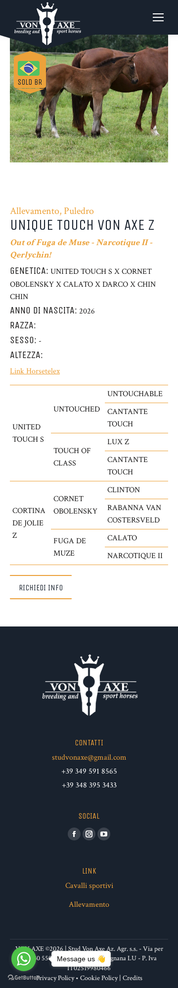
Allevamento (89, 904)
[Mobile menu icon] (158, 17)
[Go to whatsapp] (23, 958)
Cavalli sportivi (89, 886)
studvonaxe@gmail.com (89, 757)
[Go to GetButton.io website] (24, 978)
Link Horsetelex (35, 371)
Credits (132, 978)
